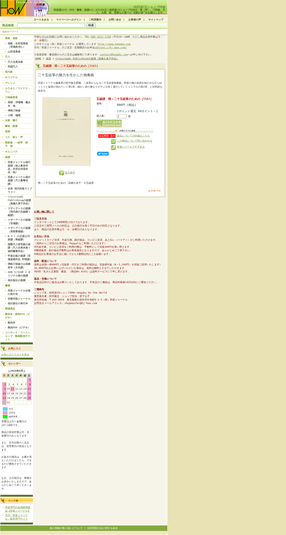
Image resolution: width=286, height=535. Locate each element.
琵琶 (7, 131)
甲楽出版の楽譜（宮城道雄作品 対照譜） (20, 257)
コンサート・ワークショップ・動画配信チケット (17, 336)
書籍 (7, 285)
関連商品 (10, 308)
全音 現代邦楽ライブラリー (20, 190)
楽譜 (7, 157)
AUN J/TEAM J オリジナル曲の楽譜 (19, 274)
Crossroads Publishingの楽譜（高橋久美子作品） (19, 200)
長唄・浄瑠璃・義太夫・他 (19, 104)
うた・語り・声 (14, 137)
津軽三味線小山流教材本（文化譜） (19, 265)
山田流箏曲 (14, 51)
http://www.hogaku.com (114, 44)
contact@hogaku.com (114, 54)
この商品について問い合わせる (134, 140)
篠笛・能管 (11, 126)
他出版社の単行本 (18, 303)
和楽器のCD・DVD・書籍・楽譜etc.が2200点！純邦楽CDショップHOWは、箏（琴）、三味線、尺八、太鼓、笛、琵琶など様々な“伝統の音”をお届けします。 (109, 11)
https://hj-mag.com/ (112, 47)
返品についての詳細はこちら (133, 135)
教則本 (11, 322)
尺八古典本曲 (15, 61)
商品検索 (8, 25)
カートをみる (41, 19)
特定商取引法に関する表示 (102, 528)
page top (156, 190)
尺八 (7, 56)
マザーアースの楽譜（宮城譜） (19, 221)
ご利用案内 (95, 19)
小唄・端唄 (14, 115)
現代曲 (9, 71)
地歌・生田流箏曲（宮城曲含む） (18, 45)
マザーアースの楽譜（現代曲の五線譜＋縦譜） (19, 212)
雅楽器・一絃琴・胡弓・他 (16, 144)
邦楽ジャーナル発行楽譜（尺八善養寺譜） (19, 180)
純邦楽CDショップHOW (149, 7)
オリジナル (11, 77)
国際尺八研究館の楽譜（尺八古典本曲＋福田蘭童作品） (19, 248)
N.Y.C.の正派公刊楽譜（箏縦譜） (19, 238)
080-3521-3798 (101, 36)
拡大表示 (70, 172)
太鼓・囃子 (11, 120)
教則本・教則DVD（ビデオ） (17, 316)
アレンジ (10, 82)
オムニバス (11, 151)
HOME (38, 58)
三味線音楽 (11, 97)
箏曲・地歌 (11, 38)
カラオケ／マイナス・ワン (17, 90)
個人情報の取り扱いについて (66, 528)
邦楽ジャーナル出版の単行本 (19, 292)
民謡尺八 (13, 66)
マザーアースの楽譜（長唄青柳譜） (19, 230)
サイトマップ (155, 19)
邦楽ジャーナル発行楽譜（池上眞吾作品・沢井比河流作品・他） (19, 167)
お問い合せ (115, 19)
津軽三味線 (14, 110)
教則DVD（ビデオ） (19, 327)
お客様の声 (134, 19)
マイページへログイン (69, 19)
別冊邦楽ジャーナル (19, 298)
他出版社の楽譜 (16, 280)
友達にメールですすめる (131, 146)
